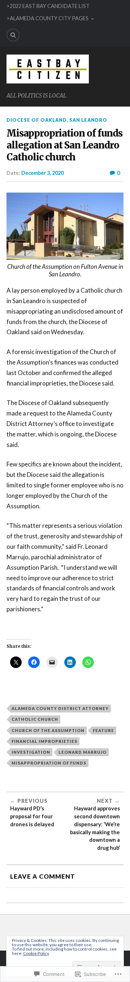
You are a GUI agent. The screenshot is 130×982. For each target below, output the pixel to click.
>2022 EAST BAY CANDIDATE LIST (48, 6)
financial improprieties (44, 741)
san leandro (88, 120)
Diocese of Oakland (36, 120)
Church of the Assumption (48, 730)
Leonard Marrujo (82, 752)
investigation (31, 752)
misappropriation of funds (49, 763)
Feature (103, 730)
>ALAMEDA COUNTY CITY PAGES (47, 18)
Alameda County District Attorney (60, 708)
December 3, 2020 (42, 173)
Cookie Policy (36, 953)
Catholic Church (35, 719)
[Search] (13, 35)
